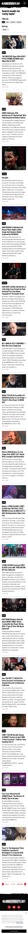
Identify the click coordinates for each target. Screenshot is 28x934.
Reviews (19, 22)
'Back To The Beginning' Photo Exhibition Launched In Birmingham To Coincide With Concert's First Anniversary (13, 851)
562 (18, 884)
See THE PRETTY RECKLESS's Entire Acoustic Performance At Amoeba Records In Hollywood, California (13, 681)
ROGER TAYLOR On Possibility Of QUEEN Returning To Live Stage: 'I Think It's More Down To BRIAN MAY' (14, 398)
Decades (5, 177)
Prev (6, 884)
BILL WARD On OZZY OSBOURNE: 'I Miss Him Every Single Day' (14, 344)
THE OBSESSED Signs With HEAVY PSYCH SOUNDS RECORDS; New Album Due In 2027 (14, 58)
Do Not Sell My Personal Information (14, 926)
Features (12, 22)
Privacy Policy (20, 922)
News (7, 22)
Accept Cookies (14, 931)
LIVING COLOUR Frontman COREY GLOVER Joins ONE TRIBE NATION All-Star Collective (13, 567)
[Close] (26, 913)
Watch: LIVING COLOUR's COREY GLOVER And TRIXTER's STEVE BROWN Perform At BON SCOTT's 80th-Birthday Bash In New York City (13, 511)
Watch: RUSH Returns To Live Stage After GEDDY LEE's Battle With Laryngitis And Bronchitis (13, 454)
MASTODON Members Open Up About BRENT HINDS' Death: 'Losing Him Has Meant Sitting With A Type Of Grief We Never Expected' (13, 624)
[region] (14, 922)
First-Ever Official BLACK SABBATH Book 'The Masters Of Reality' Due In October (13, 796)
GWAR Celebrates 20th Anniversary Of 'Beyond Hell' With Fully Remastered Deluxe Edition (14, 115)
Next (21, 884)
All (3, 22)
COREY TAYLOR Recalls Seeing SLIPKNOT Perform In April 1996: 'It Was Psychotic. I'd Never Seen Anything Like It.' (14, 738)
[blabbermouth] (11, 4)
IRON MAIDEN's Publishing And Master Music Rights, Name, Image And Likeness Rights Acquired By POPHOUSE (12, 230)
